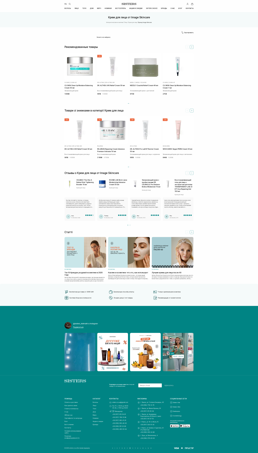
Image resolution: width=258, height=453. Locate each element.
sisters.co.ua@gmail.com (120, 402)
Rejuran (100, 146)
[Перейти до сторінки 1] (128, 103)
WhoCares (166, 146)
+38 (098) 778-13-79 (147, 405)
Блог (66, 421)
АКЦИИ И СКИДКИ (135, 8)
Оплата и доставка (71, 402)
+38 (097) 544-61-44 (147, 424)
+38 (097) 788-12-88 (119, 417)
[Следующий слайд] (192, 47)
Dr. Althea (100, 82)
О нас (66, 412)
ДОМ (92, 8)
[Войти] (187, 4)
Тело (94, 408)
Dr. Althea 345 (110, 82)
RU (65, 4)
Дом (94, 412)
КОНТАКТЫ (190, 8)
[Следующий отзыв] (192, 173)
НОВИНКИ (108, 8)
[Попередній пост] (68, 352)
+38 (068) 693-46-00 (119, 423)
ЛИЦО (76, 8)
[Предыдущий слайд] (187, 47)
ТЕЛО (84, 8)
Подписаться (78, 327)
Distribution (176, 411)
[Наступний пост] (190, 352)
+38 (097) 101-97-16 (147, 419)
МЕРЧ (99, 8)
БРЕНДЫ (164, 8)
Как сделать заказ (70, 405)
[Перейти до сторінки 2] (129, 103)
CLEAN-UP (73, 82)
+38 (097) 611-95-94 (147, 411)
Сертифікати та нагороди (73, 418)
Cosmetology (177, 416)
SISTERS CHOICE (151, 8)
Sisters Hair (176, 402)
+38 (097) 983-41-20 (119, 420)
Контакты (67, 428)
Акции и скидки (98, 421)
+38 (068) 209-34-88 (147, 432)
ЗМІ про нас (68, 415)
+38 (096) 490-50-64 (119, 429)
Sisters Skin (176, 407)
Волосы (95, 402)
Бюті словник (69, 424)
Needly (132, 82)
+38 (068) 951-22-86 (119, 426)
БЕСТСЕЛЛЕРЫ (120, 8)
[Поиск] (69, 4)
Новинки (95, 418)
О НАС (173, 8)
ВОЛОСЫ (67, 8)
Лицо (94, 405)
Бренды (95, 424)
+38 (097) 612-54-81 (119, 414)
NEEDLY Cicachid (141, 82)
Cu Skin (66, 82)
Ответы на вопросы (71, 408)
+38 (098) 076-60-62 (147, 438)
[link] (192, 4)
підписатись (169, 385)
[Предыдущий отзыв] (187, 173)
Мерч (94, 415)
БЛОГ (180, 8)
